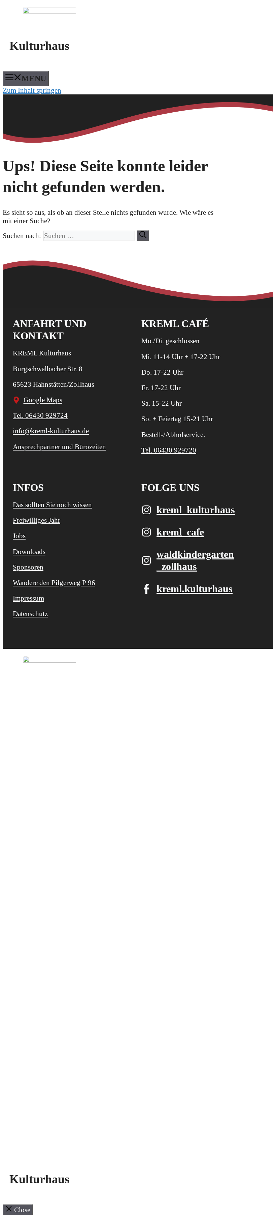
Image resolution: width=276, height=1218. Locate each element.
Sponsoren (28, 567)
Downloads (29, 552)
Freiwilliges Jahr (36, 520)
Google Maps (43, 400)
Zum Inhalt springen (32, 90)
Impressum (28, 598)
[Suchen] (143, 235)
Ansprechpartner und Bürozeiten (59, 447)
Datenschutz (30, 614)
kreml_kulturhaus (196, 509)
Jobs (19, 536)
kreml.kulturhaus (195, 588)
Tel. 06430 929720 (168, 450)
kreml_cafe (180, 532)
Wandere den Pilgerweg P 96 (54, 583)
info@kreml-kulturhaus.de (51, 431)
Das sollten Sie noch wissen (52, 505)
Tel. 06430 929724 (40, 415)
